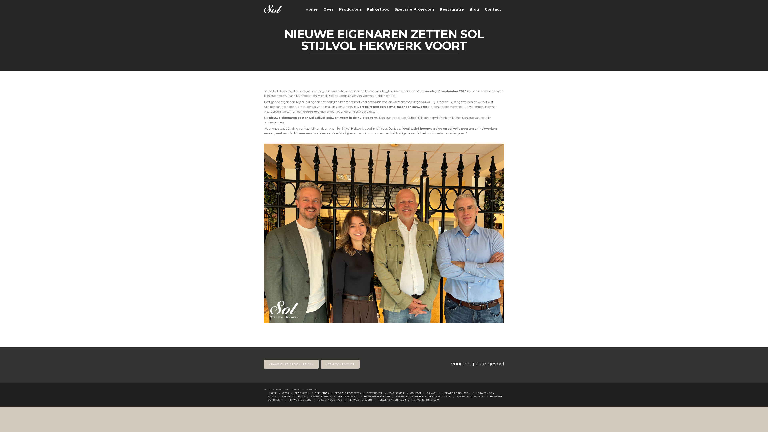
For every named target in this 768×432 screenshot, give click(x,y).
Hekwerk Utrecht (360, 400)
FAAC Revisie (396, 393)
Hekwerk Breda (321, 396)
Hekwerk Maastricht (471, 396)
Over (328, 9)
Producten (350, 9)
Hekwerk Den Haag (330, 400)
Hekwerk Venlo (348, 396)
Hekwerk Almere (299, 400)
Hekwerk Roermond (409, 396)
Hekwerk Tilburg (293, 396)
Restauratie (452, 9)
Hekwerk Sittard (439, 396)
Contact (493, 9)
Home (312, 9)
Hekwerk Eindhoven (456, 393)
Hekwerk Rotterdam (425, 400)
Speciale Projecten (414, 9)
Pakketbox (378, 9)
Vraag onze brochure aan (291, 364)
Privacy (432, 393)
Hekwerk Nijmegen (377, 396)
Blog (474, 9)
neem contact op (340, 364)
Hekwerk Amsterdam (392, 400)
